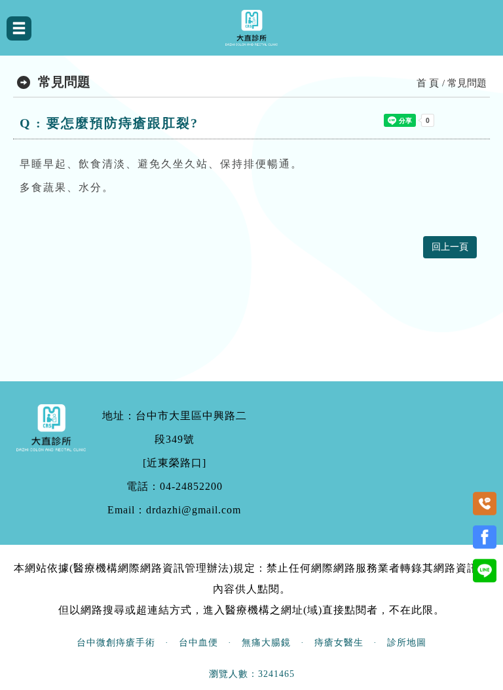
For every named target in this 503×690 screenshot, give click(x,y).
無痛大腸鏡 (266, 642)
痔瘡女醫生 (338, 642)
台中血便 (198, 642)
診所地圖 (406, 642)
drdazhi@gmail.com (193, 510)
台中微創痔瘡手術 (116, 642)
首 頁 (428, 83)
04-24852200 (191, 486)
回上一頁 (450, 247)
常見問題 (467, 83)
